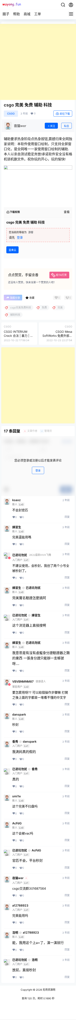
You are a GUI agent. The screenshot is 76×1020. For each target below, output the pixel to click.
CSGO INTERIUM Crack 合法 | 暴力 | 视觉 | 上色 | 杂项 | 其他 (18, 336)
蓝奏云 (12, 250)
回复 (67, 516)
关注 (52, 126)
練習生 (16, 527)
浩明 (15, 932)
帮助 (16, 14)
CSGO (11, 113)
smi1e (16, 796)
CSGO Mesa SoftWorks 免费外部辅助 (57, 336)
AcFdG (17, 823)
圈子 (6, 14)
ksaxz (16, 500)
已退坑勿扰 (19, 555)
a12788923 (20, 905)
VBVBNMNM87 (23, 681)
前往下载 (65, 113)
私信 (66, 126)
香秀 (15, 741)
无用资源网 (48, 989)
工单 (37, 14)
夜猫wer (18, 878)
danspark (19, 714)
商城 (27, 14)
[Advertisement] (38, 62)
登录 (20, 237)
